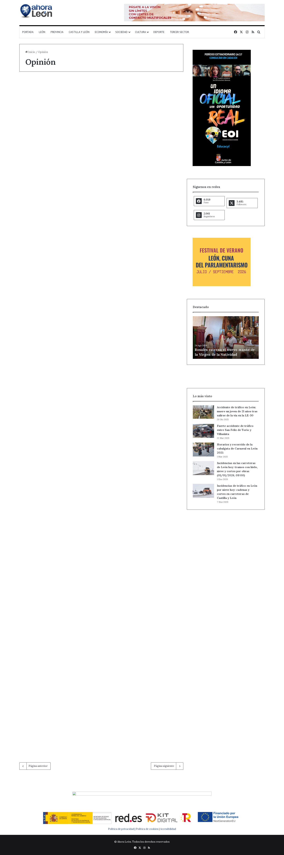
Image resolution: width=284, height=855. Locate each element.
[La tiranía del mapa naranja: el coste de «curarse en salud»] (144, 413)
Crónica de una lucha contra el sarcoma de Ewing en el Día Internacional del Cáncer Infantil (56, 235)
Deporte (158, 32)
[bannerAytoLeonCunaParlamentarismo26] (222, 285)
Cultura (140, 32)
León (42, 32)
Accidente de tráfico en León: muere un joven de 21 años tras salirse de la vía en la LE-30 (237, 411)
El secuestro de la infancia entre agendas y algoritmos (143, 227)
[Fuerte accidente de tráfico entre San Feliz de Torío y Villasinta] (203, 431)
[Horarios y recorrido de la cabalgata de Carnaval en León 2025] (203, 449)
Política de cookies (147, 829)
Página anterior (38, 766)
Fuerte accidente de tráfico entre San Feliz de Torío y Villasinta (235, 430)
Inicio (31, 52)
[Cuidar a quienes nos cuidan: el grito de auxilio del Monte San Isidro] (59, 413)
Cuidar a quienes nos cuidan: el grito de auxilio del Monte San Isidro (57, 368)
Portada (27, 32)
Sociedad (121, 32)
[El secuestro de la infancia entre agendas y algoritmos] (144, 274)
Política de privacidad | (122, 829)
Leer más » (37, 187)
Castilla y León (79, 32)
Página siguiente (164, 766)
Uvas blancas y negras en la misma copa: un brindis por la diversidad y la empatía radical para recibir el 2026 (57, 503)
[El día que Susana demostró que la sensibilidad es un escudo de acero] (144, 146)
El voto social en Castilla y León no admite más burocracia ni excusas (58, 94)
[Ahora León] (36, 10)
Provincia (57, 32)
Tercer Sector (179, 32)
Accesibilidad (168, 829)
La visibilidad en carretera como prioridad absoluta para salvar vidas (143, 496)
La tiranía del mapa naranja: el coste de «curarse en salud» (134, 368)
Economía (101, 32)
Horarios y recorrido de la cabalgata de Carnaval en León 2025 (237, 448)
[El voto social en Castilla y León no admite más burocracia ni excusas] (59, 138)
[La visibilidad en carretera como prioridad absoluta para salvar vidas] (144, 540)
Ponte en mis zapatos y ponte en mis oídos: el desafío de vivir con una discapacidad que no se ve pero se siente (143, 640)
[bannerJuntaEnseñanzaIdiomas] (222, 165)
